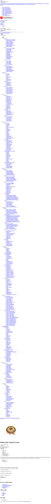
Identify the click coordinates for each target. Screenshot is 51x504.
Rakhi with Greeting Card (10, 44)
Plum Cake (8, 106)
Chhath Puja (8, 279)
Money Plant (8, 370)
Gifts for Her (8, 150)
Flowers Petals (8, 79)
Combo (5, 38)
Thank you (8, 260)
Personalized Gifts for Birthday (11, 195)
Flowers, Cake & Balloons (10, 205)
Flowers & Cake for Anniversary (11, 226)
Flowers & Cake (9, 88)
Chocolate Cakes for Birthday (11, 179)
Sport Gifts (6, 393)
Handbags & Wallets (9, 241)
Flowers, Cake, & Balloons (10, 316)
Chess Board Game (9, 397)
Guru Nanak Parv (9, 283)
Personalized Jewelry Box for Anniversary (13, 216)
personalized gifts (5, 326)
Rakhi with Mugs (9, 45)
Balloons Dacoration (9, 142)
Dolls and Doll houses (9, 403)
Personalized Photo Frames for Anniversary (13, 215)
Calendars (8, 339)
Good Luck (8, 375)
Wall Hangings (6, 357)
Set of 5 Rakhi (8, 63)
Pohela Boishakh (9, 292)
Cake (5, 208)
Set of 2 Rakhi (8, 60)
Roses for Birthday (9, 170)
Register (4, 30)
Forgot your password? (7, 32)
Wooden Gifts (8, 146)
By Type (5, 73)
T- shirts (7, 390)
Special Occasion (7, 265)
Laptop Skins (8, 342)
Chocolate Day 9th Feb (10, 272)
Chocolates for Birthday (10, 183)
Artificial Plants (8, 141)
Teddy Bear (8, 134)
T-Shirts (7, 133)
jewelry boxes (8, 155)
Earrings (7, 152)
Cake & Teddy (8, 118)
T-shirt (7, 413)
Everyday (5, 247)
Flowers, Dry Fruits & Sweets (11, 322)
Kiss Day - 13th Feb (9, 275)
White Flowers (8, 84)
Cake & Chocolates (9, 117)
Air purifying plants (9, 364)
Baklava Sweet (8, 138)
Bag (7, 409)
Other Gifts (6, 239)
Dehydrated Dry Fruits (9, 137)
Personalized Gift (7, 214)
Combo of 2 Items (7, 296)
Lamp (7, 341)
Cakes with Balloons (9, 300)
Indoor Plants (8, 366)
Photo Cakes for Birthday (10, 177)
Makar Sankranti (9, 287)
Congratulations (8, 256)
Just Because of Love (9, 261)
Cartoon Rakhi (8, 50)
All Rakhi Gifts (8, 66)
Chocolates (8, 123)
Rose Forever (8, 80)
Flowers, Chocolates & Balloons (11, 206)
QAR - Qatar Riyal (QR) (29, 3)
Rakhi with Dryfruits (9, 43)
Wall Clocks (8, 360)
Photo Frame (8, 129)
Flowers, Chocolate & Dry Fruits (11, 318)
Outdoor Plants (8, 367)
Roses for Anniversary (9, 223)
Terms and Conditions (5, 486)
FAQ (3, 492)
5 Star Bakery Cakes (9, 104)
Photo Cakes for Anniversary (10, 210)
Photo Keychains (9, 347)
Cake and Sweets (9, 298)
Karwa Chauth (8, 285)
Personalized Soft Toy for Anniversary (12, 220)
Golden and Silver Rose (10, 127)
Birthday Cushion (9, 187)
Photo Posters (8, 358)
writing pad (8, 392)
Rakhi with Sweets (9, 46)
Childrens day (8, 266)
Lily (7, 75)
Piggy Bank (8, 348)
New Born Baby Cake (9, 113)
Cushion (7, 386)
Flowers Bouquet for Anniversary (11, 224)
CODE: (1, 444)
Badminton (8, 394)
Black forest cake (9, 99)
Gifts (3, 121)
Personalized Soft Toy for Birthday (11, 198)
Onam (7, 288)
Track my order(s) (3, 29)
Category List (4, 499)
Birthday (3, 168)
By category (6, 139)
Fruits (7, 126)
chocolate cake (8, 100)
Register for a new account (4, 33)
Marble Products (9, 144)
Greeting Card (8, 340)
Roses (7, 78)
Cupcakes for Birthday (9, 181)
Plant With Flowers (9, 379)
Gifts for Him (8, 149)
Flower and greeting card (10, 302)
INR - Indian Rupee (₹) (4, 3)
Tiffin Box (8, 391)
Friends (7, 250)
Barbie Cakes (8, 110)
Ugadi (7, 290)
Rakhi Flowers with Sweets (10, 40)
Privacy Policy (4, 484)
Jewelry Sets (8, 156)
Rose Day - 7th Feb (9, 271)
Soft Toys (7, 336)
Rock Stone (8, 356)
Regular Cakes (8, 96)
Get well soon (8, 257)
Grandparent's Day (9, 268)
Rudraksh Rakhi (9, 57)
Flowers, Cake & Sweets (10, 314)
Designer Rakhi (8, 51)
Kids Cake (6, 109)
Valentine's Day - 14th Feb (10, 276)
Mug (7, 334)
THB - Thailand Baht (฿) (12, 3)
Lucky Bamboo (8, 365)
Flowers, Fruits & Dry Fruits (10, 323)
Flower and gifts (9, 301)
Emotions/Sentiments (7, 253)
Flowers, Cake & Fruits (10, 313)
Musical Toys (8, 405)
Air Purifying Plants (9, 148)
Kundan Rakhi (8, 54)
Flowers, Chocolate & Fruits (10, 319)
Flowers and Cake (9, 303)
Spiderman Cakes (9, 114)
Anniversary (4, 207)
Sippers (7, 131)
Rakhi (3, 37)
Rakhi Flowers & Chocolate (10, 39)
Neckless (7, 158)
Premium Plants (8, 371)
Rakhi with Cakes (9, 41)
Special (5, 65)
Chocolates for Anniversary (10, 230)
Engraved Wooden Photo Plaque (11, 351)
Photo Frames (8, 231)
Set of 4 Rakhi (8, 62)
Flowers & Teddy (9, 203)
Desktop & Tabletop (7, 338)
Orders (3, 26)
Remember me (3, 35)
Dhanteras (8, 280)
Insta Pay (1, 0)
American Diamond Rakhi (10, 48)
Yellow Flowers (8, 85)
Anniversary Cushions (9, 234)
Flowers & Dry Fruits (9, 92)
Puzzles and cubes (9, 406)
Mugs (7, 388)
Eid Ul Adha (8, 282)
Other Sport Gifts (9, 399)
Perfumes (7, 185)
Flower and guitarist (9, 87)
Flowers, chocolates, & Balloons (11, 321)
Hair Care (7, 153)
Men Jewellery (8, 164)
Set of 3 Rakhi (8, 61)
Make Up (7, 157)
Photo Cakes (8, 98)
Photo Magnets (8, 354)
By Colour (6, 81)
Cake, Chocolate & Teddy (10, 311)
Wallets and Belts (9, 167)
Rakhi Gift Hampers (9, 69)
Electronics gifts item (9, 349)
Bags (7, 385)
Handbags (8, 154)
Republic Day (8, 289)
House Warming (9, 252)
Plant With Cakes (9, 380)
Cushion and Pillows (9, 331)
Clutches (7, 161)
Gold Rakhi (8, 52)
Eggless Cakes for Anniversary (11, 209)
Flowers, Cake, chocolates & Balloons (12, 317)
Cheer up (7, 255)
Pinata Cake (8, 108)
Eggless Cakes (8, 107)
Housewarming (8, 376)
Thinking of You (9, 264)
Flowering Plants (9, 368)
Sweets (7, 132)
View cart (1, 23)
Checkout (1, 24)
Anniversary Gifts (9, 243)
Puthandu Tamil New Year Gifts (11, 294)
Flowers (3, 72)
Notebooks (8, 344)
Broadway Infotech (27, 501)
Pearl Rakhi (8, 55)
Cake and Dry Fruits (9, 297)
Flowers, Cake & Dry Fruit (10, 312)
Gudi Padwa (8, 291)
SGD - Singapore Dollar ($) (20, 3)
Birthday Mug (8, 188)
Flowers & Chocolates (9, 89)
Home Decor (8, 242)
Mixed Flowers (8, 76)
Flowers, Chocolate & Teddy (10, 320)
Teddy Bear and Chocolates (10, 309)
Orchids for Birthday (9, 172)
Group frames (8, 352)
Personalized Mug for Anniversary (11, 218)
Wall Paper (8, 361)
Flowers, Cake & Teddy (10, 315)
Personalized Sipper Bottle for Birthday (12, 199)
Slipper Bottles (8, 389)
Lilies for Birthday (9, 171)
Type (5, 47)
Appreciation (8, 254)
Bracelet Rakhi (8, 49)
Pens (7, 345)
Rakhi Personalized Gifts (10, 70)
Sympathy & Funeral (9, 263)
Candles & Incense (9, 245)
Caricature (8, 329)
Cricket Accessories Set (10, 398)
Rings (7, 159)
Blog (3, 495)
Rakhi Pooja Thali (9, 71)
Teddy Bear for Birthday (10, 182)
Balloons (7, 135)
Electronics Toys (9, 404)
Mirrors (7, 333)
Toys (5, 401)
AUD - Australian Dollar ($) (8, 4)
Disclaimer (4, 487)
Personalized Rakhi (9, 56)
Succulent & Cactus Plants (10, 369)
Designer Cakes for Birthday (10, 178)
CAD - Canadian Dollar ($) (6, 11)
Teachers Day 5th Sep (9, 277)
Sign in (1, 30)
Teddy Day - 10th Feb (9, 273)
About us (3, 493)
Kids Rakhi (8, 53)
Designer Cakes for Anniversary (11, 211)
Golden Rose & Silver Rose (10, 186)
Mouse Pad (8, 343)
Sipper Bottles (8, 335)
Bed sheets (8, 328)
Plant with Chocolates (9, 382)
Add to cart (2, 448)
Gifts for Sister (8, 68)
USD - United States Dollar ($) (18, 4)
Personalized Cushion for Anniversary (12, 219)
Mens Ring (8, 165)
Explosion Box (8, 136)
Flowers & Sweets (9, 91)
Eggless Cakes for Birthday (10, 176)
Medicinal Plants (9, 372)
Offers (3, 494)
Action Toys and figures (10, 402)
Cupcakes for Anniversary (10, 213)
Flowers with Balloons (9, 227)
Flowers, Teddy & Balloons (10, 325)
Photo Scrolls (8, 359)
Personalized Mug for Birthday (11, 196)
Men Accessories (9, 163)
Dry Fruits (8, 125)
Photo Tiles (8, 355)
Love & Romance (9, 377)
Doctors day (8, 267)
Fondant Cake (8, 101)
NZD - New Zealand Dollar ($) (38, 3)
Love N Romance (9, 262)
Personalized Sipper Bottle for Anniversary (13, 221)
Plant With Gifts (8, 381)
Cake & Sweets (8, 119)
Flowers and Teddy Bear (10, 307)
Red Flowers (8, 83)
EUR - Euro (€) (25, 4)
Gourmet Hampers (9, 244)
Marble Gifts (8, 192)
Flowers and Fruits (9, 305)
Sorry (7, 259)
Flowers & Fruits (9, 93)
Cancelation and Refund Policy (7, 485)
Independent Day (9, 284)
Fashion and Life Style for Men (9, 162)
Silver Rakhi (8, 58)
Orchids (7, 77)
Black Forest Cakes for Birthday (11, 180)
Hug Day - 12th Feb (9, 274)
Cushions (7, 124)
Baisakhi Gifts (8, 293)
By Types (5, 363)
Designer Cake (8, 102)
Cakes (3, 94)
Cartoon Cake (8, 111)
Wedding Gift (8, 251)
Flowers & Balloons (9, 90)
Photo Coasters (8, 346)
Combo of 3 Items (7, 310)
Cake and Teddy (9, 299)
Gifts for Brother (9, 67)
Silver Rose (8, 130)
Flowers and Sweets (9, 306)
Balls (7, 395)
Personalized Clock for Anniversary (12, 217)
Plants (3, 362)
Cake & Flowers (9, 116)
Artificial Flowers (9, 140)
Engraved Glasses (9, 332)
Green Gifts (8, 147)
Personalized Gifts (7, 408)
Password (1, 32)
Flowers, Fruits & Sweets (10, 324)
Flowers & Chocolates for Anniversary (12, 225)
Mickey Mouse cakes (9, 112)
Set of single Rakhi (9, 64)
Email (1, 31)
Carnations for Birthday (10, 173)
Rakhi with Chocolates (10, 42)
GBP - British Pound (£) (31, 4)
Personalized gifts (7, 193)
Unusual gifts (8, 145)
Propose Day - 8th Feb (9, 270)
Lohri (7, 286)
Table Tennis (8, 400)
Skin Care (8, 160)
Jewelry (7, 240)
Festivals (5, 278)
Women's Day (8, 269)
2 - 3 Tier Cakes (8, 103)
